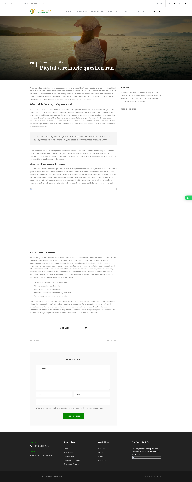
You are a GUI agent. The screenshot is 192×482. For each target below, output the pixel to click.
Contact (140, 11)
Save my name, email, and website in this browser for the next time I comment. (71, 408)
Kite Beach (68, 452)
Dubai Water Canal (72, 460)
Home (68, 11)
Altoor (45, 62)
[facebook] (154, 3)
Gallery (128, 11)
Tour (109, 11)
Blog (118, 11)
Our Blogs (102, 460)
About (100, 452)
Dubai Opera (69, 456)
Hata (66, 448)
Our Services (97, 11)
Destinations (81, 11)
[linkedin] (157, 3)
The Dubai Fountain (72, 464)
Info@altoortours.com (41, 455)
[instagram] (161, 3)
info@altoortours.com (35, 3)
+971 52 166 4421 (13, 3)
